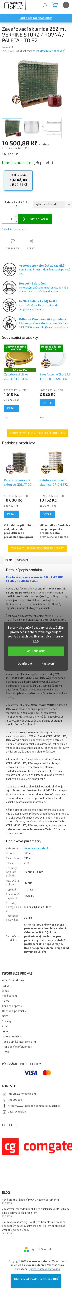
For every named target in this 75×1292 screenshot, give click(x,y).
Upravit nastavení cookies (44, 1269)
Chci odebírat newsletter (35, 18)
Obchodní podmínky (14, 1011)
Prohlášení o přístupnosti (17, 1047)
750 (42, 418)
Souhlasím (39, 651)
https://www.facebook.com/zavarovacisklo (34, 1106)
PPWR (5, 1052)
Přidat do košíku (38, 218)
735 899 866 (15, 1100)
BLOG (5, 1027)
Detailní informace (13, 229)
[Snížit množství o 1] (16, 221)
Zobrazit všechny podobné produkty (37, 548)
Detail (11, 408)
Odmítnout (25, 664)
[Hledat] (45, 5)
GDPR (5, 1016)
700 (6, 418)
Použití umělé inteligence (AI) (19, 1042)
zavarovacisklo (17, 1112)
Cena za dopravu (12, 1006)
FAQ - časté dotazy (13, 981)
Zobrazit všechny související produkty (37, 433)
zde (35, 641)
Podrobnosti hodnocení (50, 51)
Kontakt (6, 986)
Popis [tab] (8, 560)
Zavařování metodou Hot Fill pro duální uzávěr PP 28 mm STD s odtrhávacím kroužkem (35, 1211)
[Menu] (66, 5)
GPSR (5, 1032)
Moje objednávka (12, 1037)
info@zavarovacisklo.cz (22, 1094)
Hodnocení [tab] (21, 560)
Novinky (6, 1021)
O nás (5, 991)
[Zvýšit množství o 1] (16, 216)
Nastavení (48, 664)
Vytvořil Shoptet (41, 1249)
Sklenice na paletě (36, 848)
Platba (6, 1001)
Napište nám (9, 996)
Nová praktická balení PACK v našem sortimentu (30, 1200)
